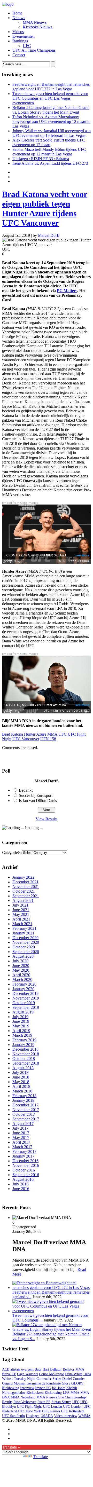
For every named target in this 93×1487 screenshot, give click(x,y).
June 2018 (20, 1077)
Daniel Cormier (73, 1379)
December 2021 (25, 882)
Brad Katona (12, 734)
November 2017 (25, 1109)
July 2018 (20, 1072)
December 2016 (25, 1161)
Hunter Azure (35, 734)
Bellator (56, 1369)
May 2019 (20, 1026)
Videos (18, 31)
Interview (27, 1388)
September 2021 (25, 896)
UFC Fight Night (29, 1407)
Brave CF (9, 1374)
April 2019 (21, 1030)
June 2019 (20, 1021)
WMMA (84, 1416)
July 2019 (20, 1016)
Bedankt (26, 790)
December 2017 (25, 1105)
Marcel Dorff (48, 235)
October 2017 (23, 1114)
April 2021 (21, 919)
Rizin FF (43, 1402)
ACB (5, 1369)
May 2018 (20, 1082)
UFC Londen (52, 1407)
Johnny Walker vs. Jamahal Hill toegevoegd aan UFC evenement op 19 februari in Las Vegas (51, 133)
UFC (27, 45)
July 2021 (20, 905)
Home (17, 13)
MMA (52, 734)
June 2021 (20, 910)
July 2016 (20, 1184)
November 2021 (25, 886)
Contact (18, 55)
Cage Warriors (27, 1374)
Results (7, 1402)
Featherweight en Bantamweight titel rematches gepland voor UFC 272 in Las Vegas (51, 86)
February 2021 (24, 928)
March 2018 (22, 1091)
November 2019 (25, 998)
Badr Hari (42, 1369)
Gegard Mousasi (14, 1383)
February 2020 (24, 984)
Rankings (20, 41)
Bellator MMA (73, 1369)
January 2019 (23, 1044)
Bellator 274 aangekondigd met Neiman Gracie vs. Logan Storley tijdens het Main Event (50, 109)
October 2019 (23, 1003)
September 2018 (25, 1063)
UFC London (72, 1407)
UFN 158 (48, 739)
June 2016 (20, 1188)
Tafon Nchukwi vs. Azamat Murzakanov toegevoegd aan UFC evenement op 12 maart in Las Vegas (51, 121)
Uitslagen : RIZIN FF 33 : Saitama (40, 158)
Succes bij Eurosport (35, 795)
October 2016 (23, 1170)
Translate (40, 1456)
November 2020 (25, 942)
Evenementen (23, 36)
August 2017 (23, 1123)
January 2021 (23, 933)
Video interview (65, 1416)
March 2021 (22, 924)
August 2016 (23, 1179)
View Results (46, 819)
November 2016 (25, 1165)
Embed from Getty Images (20, 503)
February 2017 (24, 1151)
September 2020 (25, 951)
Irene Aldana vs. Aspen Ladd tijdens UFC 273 (50, 163)
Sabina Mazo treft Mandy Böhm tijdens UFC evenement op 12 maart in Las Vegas (49, 151)
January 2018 (23, 1100)
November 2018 (25, 1054)
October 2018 (23, 1058)
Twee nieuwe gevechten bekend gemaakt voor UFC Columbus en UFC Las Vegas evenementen (50, 98)
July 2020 (20, 961)
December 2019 (25, 993)
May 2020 (20, 970)
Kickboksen (35, 1393)
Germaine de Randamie (44, 1383)
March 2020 (22, 979)
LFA (66, 1393)
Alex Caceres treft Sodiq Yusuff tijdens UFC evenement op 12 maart (48, 142)
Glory (66, 1383)
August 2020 (23, 956)
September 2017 (25, 1119)
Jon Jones (58, 1388)
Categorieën (12, 852)
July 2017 (20, 1128)
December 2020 (25, 937)
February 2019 (24, 1040)
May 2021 (20, 914)
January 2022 (23, 877)
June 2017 (20, 1133)
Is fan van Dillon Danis (38, 800)
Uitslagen (33, 1416)
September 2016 (25, 1175)
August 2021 (23, 900)
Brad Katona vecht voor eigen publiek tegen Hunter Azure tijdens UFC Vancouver (44, 208)
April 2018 (21, 1086)
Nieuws (18, 17)
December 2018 (25, 1049)
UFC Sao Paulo (13, 1416)
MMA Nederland (23, 1397)
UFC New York (29, 1411)
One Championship (72, 1397)
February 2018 (24, 1095)
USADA (47, 1416)
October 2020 (23, 947)
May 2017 (20, 1137)
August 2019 (23, 1012)
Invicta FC (43, 1388)
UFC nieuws (51, 1411)
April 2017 (21, 1142)
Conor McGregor (51, 1374)
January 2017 (23, 1156)
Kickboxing (53, 1393)
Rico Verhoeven (24, 1402)
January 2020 (23, 989)
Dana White (73, 1374)
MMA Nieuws (35, 22)
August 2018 (23, 1068)
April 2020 (21, 975)
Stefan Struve (61, 1402)
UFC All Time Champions (34, 50)
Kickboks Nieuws (37, 27)
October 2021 (23, 891)
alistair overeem (22, 1369)
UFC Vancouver (25, 739)
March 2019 (22, 1035)
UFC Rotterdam (72, 1411)
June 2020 (20, 965)
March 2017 (22, 1147)
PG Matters (67, 290)
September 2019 (25, 1007)
